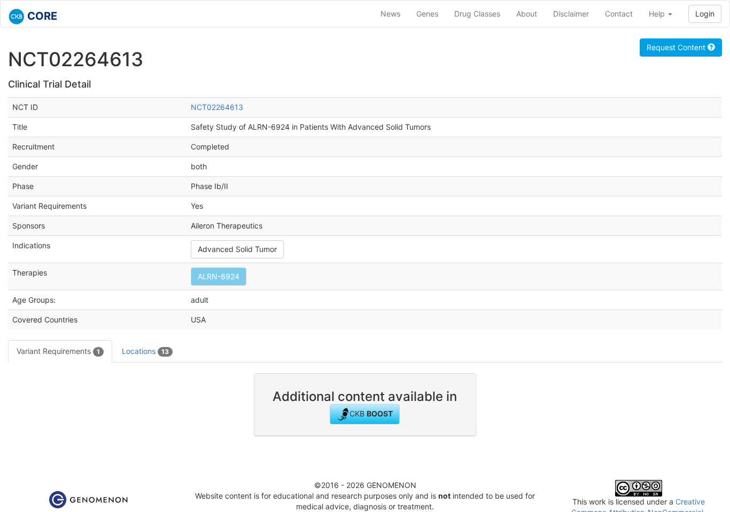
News (390, 13)
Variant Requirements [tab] (58, 351)
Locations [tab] (145, 351)
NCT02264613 (217, 107)
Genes (427, 13)
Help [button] (658, 13)
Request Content (677, 47)
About (526, 13)
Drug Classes (477, 13)
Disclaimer (571, 13)
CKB (371, 413)
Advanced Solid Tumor (237, 249)
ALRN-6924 (218, 276)
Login (705, 13)
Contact (619, 13)
